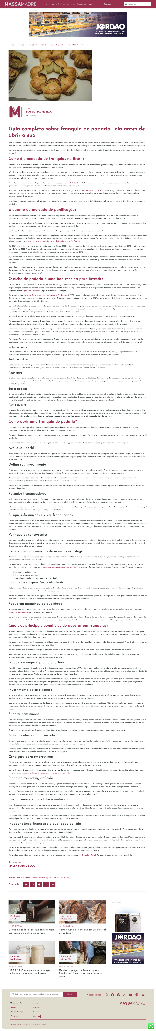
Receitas (81, 4)
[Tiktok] (125, 995)
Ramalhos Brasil (89, 855)
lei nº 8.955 (71, 183)
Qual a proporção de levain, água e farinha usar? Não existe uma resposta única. (80, 973)
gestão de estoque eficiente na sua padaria (61, 567)
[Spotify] (137, 995)
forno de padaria (93, 620)
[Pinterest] (119, 995)
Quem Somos (58, 4)
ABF (99, 191)
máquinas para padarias (19, 612)
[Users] (143, 995)
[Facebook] (112, 995)
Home (46, 4)
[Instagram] (106, 995)
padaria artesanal (32, 291)
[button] (26, 884)
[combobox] (137, 4)
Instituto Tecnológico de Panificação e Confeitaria (46, 295)
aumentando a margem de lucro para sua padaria (48, 773)
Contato (92, 4)
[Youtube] (131, 995)
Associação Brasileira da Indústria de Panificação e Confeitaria (52, 241)
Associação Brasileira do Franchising (80, 191)
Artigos (71, 4)
